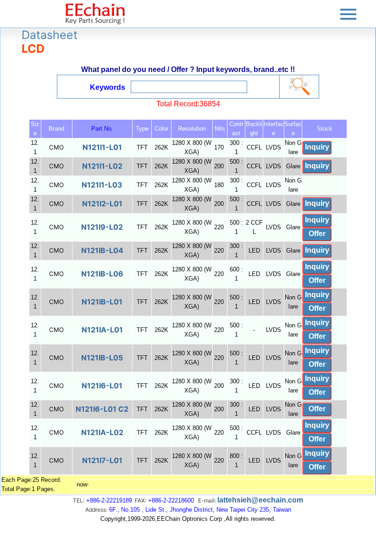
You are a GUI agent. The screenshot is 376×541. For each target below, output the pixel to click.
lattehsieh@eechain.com (260, 500)
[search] (299, 85)
